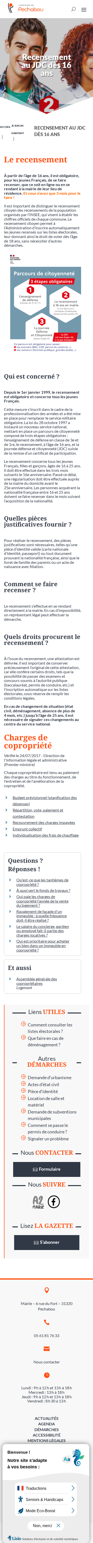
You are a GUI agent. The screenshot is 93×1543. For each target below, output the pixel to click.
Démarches (46, 1429)
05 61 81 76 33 (46, 1335)
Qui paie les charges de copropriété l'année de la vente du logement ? (42, 901)
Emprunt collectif (27, 828)
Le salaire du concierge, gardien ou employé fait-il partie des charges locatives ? (42, 930)
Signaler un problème (48, 1138)
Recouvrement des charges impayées (44, 822)
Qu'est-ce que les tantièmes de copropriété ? (42, 882)
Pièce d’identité (43, 1091)
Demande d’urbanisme (49, 1077)
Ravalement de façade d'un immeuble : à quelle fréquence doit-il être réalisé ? (41, 915)
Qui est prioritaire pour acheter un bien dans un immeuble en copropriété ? (42, 945)
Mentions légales (47, 1440)
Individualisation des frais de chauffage (46, 835)
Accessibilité (47, 1435)
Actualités (47, 1418)
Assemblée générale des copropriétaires (36, 981)
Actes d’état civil (43, 1084)
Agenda (46, 1423)
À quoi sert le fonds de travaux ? (43, 890)
